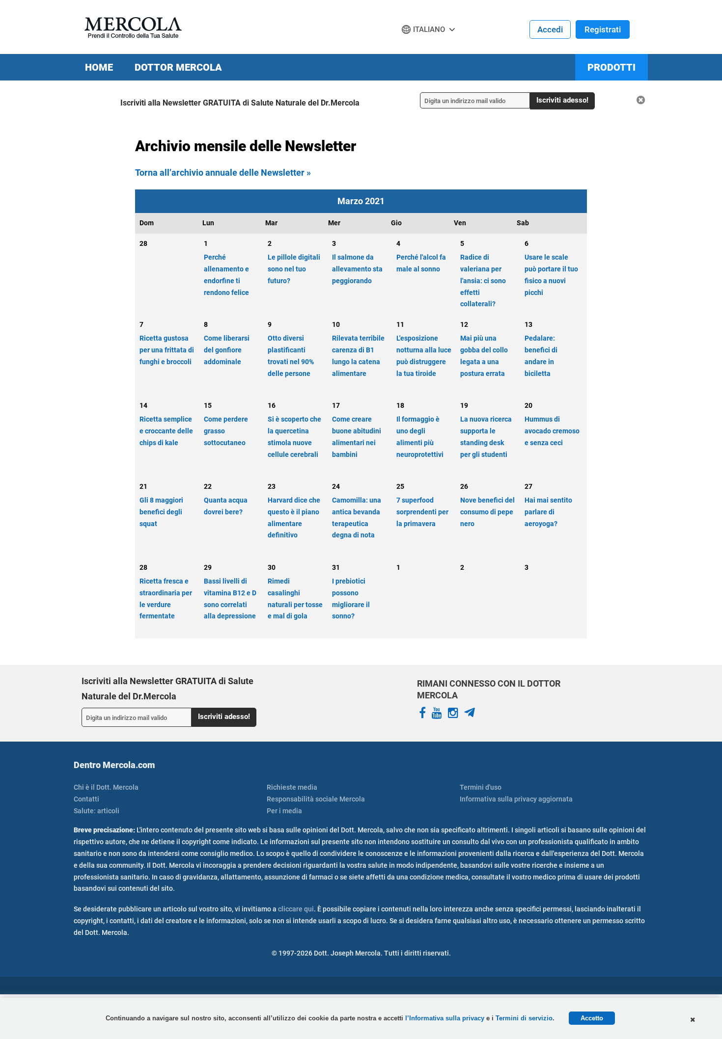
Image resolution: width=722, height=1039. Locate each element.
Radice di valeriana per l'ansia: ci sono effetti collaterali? (483, 280)
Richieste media (292, 787)
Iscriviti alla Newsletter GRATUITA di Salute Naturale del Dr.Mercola (240, 102)
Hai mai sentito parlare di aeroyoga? (548, 512)
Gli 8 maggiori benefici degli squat (161, 512)
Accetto (592, 1018)
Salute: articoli (96, 811)
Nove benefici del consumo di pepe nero (487, 512)
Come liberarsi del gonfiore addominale (227, 350)
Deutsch (419, 48)
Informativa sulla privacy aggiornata (516, 799)
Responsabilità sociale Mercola (316, 799)
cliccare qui (296, 909)
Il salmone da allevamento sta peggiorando (357, 269)
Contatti (86, 799)
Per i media (284, 811)
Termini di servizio (524, 1018)
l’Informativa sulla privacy (445, 1018)
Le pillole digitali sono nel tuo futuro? (294, 269)
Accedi (550, 29)
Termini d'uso (480, 787)
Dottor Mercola (178, 67)
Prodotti (611, 67)
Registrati (602, 29)
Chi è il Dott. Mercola (106, 787)
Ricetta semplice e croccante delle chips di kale (166, 431)
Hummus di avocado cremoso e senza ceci (552, 431)
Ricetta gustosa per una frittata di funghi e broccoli (166, 350)
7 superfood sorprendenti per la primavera (422, 512)
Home (99, 67)
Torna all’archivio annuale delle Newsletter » (223, 172)
